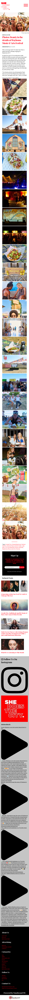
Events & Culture (6, 35)
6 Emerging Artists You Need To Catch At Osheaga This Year (14, 595)
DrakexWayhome (16, 544)
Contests (4, 948)
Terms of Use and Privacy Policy (9, 988)
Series (3, 956)
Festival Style (10, 546)
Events (3, 964)
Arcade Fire (8, 544)
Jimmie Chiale (17, 546)
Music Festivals (19, 547)
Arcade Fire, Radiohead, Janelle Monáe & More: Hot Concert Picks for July (14, 614)
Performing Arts (6, 958)
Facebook (4, 977)
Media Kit (4, 945)
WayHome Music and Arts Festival (11, 549)
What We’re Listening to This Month (12, 652)
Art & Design (5, 961)
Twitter (3, 975)
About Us (4, 966)
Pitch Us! (4, 937)
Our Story (4, 935)
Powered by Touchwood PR (14, 993)
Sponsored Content (6, 947)
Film (3, 955)
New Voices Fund (6, 939)
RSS (3, 980)
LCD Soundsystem (10, 547)
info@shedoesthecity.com (8, 986)
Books (3, 959)
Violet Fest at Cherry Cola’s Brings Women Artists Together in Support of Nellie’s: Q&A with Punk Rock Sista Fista (14, 633)
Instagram (4, 978)
